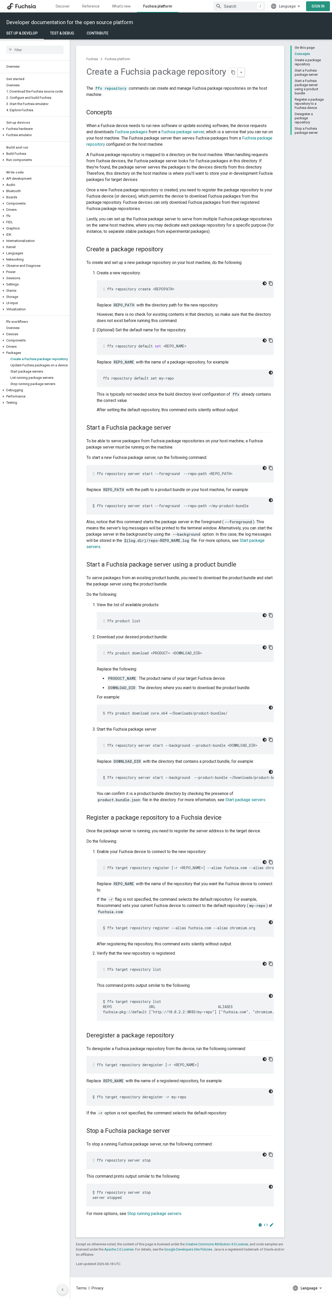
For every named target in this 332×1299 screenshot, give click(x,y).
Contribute (97, 33)
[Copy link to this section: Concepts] (117, 113)
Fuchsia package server (182, 131)
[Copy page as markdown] (233, 72)
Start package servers (245, 799)
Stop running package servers (154, 1213)
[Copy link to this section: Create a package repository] (168, 250)
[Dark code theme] (264, 283)
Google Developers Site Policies (188, 1249)
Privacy (97, 1288)
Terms (81, 1288)
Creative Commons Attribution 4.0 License (216, 1244)
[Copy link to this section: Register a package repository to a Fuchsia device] (227, 818)
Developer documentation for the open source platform (69, 22)
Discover (63, 6)
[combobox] (239, 6)
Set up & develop (22, 33)
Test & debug (62, 33)
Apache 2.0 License (119, 1249)
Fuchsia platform (157, 6)
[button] (35, 129)
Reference (91, 6)
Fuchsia (92, 59)
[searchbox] (35, 50)
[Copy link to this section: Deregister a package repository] (179, 1036)
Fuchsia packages (131, 131)
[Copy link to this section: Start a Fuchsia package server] (176, 428)
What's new (121, 6)
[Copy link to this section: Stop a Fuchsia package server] (175, 1131)
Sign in (318, 6)
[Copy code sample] (271, 283)
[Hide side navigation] (62, 1289)
